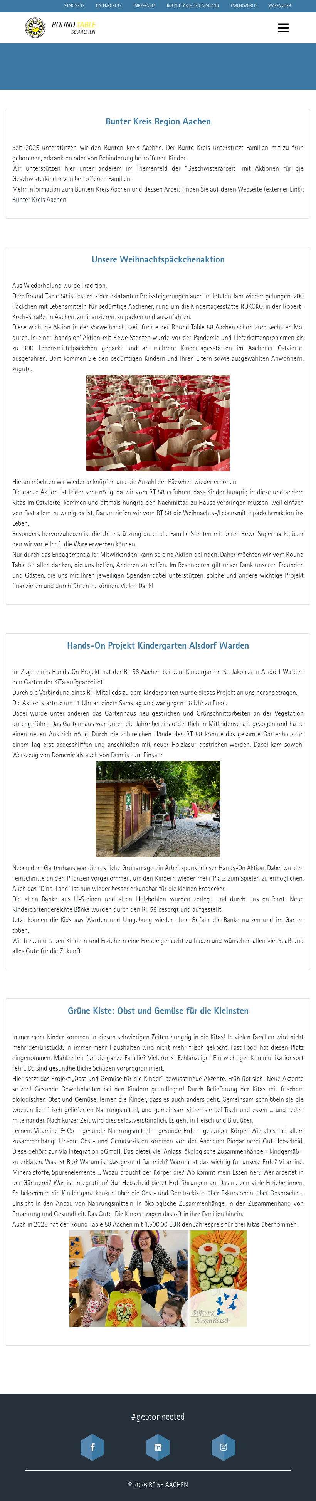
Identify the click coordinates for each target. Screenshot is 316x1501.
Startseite (74, 6)
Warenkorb (279, 6)
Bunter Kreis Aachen (39, 200)
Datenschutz (109, 6)
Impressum (144, 6)
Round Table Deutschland (193, 6)
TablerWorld (243, 6)
